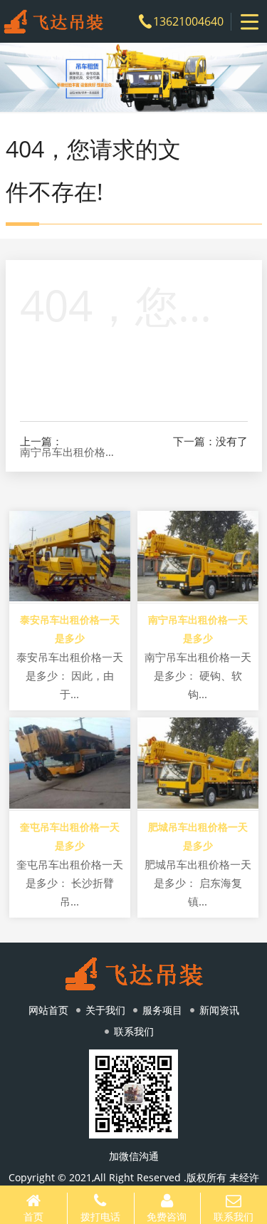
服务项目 (162, 1010)
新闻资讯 (219, 1010)
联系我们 (134, 1031)
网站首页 (48, 1010)
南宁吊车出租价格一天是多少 (71, 452)
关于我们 (105, 1010)
